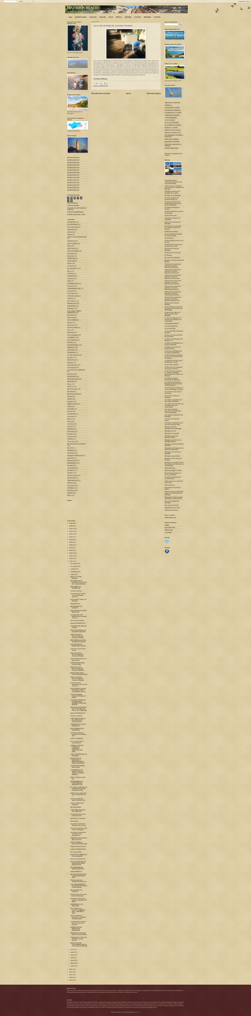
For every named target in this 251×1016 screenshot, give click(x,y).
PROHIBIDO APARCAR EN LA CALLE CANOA (78, 933)
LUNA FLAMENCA (76, 738)
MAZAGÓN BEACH (82, 7)
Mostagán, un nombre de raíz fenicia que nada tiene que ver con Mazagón (174, 464)
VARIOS (70, 493)
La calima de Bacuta (171, 326)
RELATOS (70, 448)
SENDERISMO (72, 463)
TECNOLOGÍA (72, 475)
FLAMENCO (71, 337)
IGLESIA (70, 357)
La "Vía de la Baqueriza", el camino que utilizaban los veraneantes (173, 319)
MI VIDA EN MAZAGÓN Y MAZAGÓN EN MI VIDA (78, 876)
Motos (69, 384)
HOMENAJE (71, 352)
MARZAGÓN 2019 (73, 175)
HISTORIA (128, 17)
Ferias (69, 330)
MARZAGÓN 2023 (73, 165)
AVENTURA (71, 258)
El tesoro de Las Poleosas (173, 252)
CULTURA (137, 17)
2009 (71, 974)
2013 (70, 558)
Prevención (71, 431)
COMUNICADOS (72, 283)
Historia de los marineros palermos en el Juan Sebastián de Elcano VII (173, 299)
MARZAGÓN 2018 (73, 177)
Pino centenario (170, 485)
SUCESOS (157, 17)
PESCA (69, 419)
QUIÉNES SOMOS (81, 17)
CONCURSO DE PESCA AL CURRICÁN (78, 810)
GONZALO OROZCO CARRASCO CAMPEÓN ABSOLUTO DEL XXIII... (77, 748)
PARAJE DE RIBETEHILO (75, 212)
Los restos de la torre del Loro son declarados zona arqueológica (174, 405)
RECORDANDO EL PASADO (76, 444)
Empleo (69, 322)
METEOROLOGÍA (73, 379)
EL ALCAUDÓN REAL (172, 122)
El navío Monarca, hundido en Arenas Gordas (173, 234)
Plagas (69, 421)
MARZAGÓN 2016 (73, 182)
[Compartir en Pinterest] (107, 83)
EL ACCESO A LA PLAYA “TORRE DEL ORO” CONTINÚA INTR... (77, 911)
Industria (70, 362)
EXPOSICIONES (72, 327)
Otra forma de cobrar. (77, 620)
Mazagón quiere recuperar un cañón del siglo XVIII (174, 448)
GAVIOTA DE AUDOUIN (173, 130)
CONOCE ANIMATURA (78, 849)
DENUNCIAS (103, 86)
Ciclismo (70, 278)
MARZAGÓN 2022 (73, 167)
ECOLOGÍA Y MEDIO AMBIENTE (74, 311)
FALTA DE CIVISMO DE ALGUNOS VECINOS (78, 631)
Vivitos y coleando (76, 716)
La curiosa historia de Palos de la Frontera (174, 335)
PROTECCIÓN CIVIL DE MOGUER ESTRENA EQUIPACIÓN (78, 863)
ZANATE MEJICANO (171, 148)
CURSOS (70, 298)
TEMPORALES (72, 480)
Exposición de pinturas (77, 859)
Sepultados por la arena (172, 507)
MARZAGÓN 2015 (73, 185)
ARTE (69, 246)
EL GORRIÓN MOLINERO (173, 125)
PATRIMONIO (71, 414)
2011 (70, 969)
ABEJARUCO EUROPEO (172, 102)
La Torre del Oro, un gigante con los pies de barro (173, 367)
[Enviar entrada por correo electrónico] (96, 83)
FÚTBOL (70, 342)
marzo (73, 960)
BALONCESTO (72, 268)
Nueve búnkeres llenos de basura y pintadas (173, 473)
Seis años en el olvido (172, 505)
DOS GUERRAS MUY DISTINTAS (77, 729)
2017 (71, 547)
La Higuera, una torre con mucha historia (173, 347)
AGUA (69, 232)
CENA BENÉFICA (76, 871)
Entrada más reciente (100, 93)
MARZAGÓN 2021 (73, 170)
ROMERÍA (70, 450)
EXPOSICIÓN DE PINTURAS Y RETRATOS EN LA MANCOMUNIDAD (77, 761)
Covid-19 (70, 291)
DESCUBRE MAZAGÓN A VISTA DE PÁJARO (78, 640)
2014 (71, 556)
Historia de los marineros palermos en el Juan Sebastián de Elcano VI (173, 293)
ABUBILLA (168, 105)
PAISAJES (70, 409)
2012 (71, 561)
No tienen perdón (75, 852)
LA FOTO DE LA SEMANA (76, 370)
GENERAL (70, 347)
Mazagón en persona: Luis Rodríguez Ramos (173, 440)
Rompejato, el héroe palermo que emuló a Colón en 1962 (174, 497)
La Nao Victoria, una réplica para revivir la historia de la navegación (174, 356)
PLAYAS (70, 424)
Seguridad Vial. (75, 603)
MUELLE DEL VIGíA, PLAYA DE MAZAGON (78, 673)
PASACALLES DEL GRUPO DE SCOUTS (77, 799)
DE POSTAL (71, 301)
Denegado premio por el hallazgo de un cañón (172, 192)
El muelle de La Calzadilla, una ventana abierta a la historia (173, 227)
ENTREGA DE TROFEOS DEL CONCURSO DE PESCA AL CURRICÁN (78, 709)
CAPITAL (70, 273)
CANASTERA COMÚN (172, 107)
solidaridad (71, 468)
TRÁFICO (70, 483)
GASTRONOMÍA (72, 345)
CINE (69, 281)
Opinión (70, 401)
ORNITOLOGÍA (72, 404)
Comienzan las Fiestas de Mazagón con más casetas (78, 939)
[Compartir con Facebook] (105, 83)
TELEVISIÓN (71, 478)
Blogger (137, 1012)
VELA (69, 495)
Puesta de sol (71, 441)
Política (69, 426)
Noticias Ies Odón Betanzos (76, 577)
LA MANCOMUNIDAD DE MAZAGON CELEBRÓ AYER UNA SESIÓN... (78, 702)
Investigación (71, 367)
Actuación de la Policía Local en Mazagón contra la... (77, 595)
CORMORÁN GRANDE (172, 115)
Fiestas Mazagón (72, 335)
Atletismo (70, 256)
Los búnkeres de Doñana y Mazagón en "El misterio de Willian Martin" (173, 383)
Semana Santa (72, 460)
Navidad (70, 391)
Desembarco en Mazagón (173, 195)
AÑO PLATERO (72, 243)
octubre (73, 569)
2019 (71, 542)
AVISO (69, 263)
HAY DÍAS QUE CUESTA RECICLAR (78, 611)
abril (72, 957)
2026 (71, 523)
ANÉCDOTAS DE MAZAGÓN (76, 237)
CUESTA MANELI (73, 205)
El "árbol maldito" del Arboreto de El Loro (171, 198)
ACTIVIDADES (72, 224)
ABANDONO (71, 222)
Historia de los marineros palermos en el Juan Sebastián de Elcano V (173, 288)
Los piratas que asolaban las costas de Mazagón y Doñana (174, 388)
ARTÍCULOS (71, 248)
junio (72, 952)
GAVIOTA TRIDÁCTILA (173, 133)
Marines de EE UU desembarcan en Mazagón (173, 427)
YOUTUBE (168, 532)
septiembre (74, 571)
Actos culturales (72, 227)
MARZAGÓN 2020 (73, 172)
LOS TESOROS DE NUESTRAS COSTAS (78, 645)
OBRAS (69, 399)
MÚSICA (70, 386)
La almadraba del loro (172, 323)
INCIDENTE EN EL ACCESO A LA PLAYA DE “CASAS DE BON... (78, 582)
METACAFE (169, 530)
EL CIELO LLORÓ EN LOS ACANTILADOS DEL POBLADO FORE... (78, 789)
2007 (71, 980)
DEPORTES (147, 17)
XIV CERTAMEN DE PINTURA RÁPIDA (77, 868)
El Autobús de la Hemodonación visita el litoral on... (78, 684)
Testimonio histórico (171, 510)
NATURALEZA (72, 389)
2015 (71, 553)
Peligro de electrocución (78, 846)
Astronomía (71, 253)
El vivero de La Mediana (172, 257)
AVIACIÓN (71, 261)
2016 (71, 550)
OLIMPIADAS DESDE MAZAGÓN (77, 766)
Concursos (70, 286)
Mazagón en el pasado (172, 433)
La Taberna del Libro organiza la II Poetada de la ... (78, 734)
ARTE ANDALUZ (170, 517)
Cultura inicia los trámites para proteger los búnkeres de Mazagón (174, 187)
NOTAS (69, 396)
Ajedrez (69, 234)
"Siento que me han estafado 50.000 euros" (78, 880)
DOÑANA (119, 17)
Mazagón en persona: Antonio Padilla (171, 436)
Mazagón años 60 (170, 431)
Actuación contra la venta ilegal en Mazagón (78, 828)
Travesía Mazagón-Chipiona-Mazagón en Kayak (78, 696)
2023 (71, 531)
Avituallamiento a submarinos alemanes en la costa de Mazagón (173, 182)
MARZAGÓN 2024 (73, 162)
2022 (71, 534)
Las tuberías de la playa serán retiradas (78, 814)
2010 (71, 972)
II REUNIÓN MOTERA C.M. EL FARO (77, 663)
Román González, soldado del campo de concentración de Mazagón (174, 493)
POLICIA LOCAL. (76, 591)
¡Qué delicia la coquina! (77, 818)
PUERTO (70, 439)
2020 (71, 539)
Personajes (70, 416)
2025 (71, 526)
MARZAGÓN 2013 (73, 190)
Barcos (69, 271)
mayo (73, 955)
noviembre (74, 566)
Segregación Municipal (74, 455)
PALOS (111, 17)
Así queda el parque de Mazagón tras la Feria (78, 824)
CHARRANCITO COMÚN (173, 112)
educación (70, 317)
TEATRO (70, 473)
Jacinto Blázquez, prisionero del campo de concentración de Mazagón (174, 308)
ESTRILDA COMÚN (171, 127)
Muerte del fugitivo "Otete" (173, 470)
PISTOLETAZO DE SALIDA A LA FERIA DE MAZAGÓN (78, 917)
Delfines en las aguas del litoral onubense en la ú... (78, 794)
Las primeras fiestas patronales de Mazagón (172, 378)
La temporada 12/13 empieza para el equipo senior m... (78, 616)
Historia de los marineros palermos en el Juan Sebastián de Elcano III (173, 276)
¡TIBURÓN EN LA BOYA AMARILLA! (78, 725)
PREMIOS (70, 429)
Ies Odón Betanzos (73, 355)
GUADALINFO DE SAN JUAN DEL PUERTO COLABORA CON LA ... (78, 690)
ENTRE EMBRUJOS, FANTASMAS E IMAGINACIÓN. (76, 783)
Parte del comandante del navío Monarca (173, 477)
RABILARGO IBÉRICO (172, 139)
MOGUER (102, 17)
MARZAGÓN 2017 (73, 180)
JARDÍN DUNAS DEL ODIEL (76, 214)
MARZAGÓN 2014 (73, 187)
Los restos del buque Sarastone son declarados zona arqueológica (173, 411)
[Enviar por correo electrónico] (99, 83)
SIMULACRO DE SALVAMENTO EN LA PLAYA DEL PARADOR (78, 944)
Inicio (70, 17)
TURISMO (70, 488)
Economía (70, 315)
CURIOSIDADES (72, 296)
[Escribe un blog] (101, 83)
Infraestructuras (72, 365)
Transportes (71, 485)
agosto (73, 574)
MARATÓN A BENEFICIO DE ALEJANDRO (78, 855)
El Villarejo (168, 255)
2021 (71, 537)
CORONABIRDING (171, 117)
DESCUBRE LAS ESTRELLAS (75, 587)
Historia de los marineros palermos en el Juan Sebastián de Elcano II (173, 271)
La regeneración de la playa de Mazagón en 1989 (173, 361)
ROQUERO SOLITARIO (172, 141)
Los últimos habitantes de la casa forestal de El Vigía (174, 423)
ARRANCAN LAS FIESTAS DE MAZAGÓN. (76, 929)
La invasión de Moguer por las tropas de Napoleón (173, 351)
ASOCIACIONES (72, 251)
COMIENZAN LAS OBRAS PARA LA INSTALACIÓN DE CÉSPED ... (77, 772)
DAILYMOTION (170, 527)
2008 (71, 977)
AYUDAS (70, 266)
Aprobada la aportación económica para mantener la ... (78, 834)
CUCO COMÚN (170, 120)
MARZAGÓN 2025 (73, 160)
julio (72, 949)
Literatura (70, 374)
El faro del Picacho (171, 215)
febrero (73, 963)
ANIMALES (71, 241)
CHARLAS (70, 276)
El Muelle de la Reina (171, 231)
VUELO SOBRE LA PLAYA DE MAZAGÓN (78, 843)
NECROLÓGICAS (73, 394)
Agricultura (71, 229)
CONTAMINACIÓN (73, 288)
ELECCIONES (71, 320)
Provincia (70, 436)
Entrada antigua (154, 93)
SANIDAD (70, 453)
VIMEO (167, 525)
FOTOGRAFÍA (72, 340)
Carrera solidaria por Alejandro (77, 803)
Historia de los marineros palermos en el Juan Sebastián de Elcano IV (173, 282)
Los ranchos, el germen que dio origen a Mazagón (173, 400)
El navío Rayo (169, 238)
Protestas (70, 434)
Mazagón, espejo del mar (172, 456)
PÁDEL (69, 406)
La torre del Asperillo (172, 364)
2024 (71, 528)
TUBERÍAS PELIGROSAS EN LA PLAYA (78, 838)
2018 (71, 545)
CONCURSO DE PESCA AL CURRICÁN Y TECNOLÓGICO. (78, 720)
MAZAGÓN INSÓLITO (77, 623)
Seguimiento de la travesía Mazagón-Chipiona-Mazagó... (77, 636)
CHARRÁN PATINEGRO (173, 110)
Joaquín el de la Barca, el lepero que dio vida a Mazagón (172, 314)
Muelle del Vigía (170, 468)
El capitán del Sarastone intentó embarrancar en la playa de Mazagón (173, 203)
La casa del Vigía (170, 328)
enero (73, 966)
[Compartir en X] (103, 83)
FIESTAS (70, 332)
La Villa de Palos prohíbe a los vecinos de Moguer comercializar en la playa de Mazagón (174, 373)
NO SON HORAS (75, 807)
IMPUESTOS (71, 360)
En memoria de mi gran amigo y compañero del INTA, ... (78, 900)
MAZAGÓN (93, 17)
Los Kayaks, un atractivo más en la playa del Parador (78, 923)
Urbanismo (71, 490)
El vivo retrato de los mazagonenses (77, 742)
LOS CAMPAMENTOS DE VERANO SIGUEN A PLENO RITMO (78, 886)
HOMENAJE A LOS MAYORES (76, 905)
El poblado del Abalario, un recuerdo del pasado (173, 245)
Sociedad (70, 465)
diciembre (74, 563)
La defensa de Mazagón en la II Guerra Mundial (174, 343)
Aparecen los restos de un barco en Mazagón (78, 895)
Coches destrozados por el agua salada (78, 659)
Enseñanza (70, 325)
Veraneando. (74, 821)
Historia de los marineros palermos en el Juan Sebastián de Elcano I (173, 265)
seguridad (70, 458)
